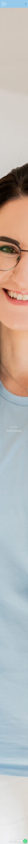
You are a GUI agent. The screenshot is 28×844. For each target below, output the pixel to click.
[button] (26, 4)
